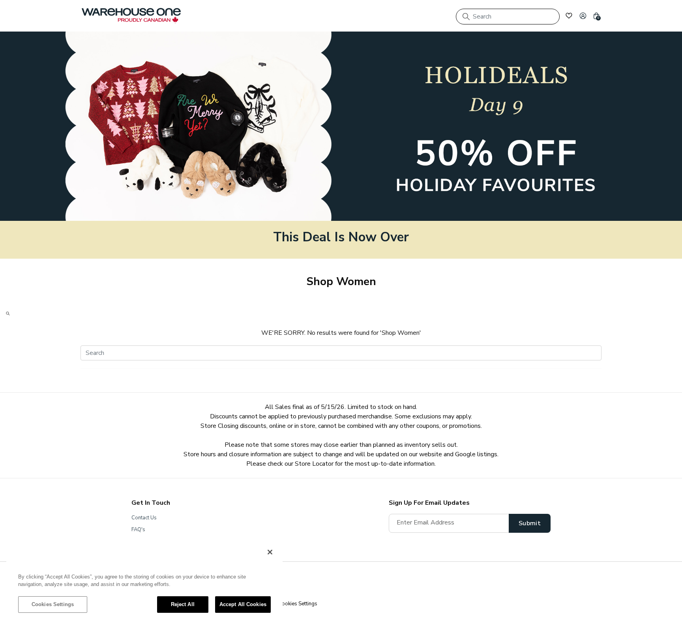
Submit (530, 523)
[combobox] (507, 16)
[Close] (270, 552)
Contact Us (144, 517)
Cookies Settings (53, 604)
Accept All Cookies (242, 604)
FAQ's (138, 529)
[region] (144, 582)
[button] (583, 16)
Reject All (183, 604)
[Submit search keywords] (466, 16)
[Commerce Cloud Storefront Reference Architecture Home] (131, 16)
